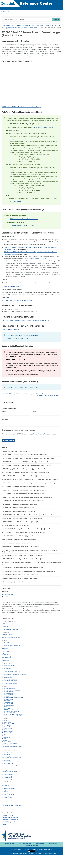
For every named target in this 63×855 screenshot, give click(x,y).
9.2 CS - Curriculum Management (9, 679)
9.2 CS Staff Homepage (7, 779)
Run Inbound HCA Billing (8, 821)
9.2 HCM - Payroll (6, 760)
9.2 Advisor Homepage (7, 777)
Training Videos (5, 660)
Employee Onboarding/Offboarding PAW (11, 637)
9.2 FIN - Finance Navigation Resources (11, 690)
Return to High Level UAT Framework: (18, 317)
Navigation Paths (6, 654)
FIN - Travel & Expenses (7, 702)
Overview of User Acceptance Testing (17, 338)
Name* (4, 411)
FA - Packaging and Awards (8, 732)
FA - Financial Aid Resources (8, 748)
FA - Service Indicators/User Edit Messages (11, 735)
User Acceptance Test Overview (15, 41)
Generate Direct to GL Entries (37, 259)
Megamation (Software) (7, 653)
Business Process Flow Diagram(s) (17, 61)
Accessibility (40, 844)
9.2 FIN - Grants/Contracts (8, 705)
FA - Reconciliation (6, 745)
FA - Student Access (6, 722)
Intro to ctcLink (5, 623)
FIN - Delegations (6, 700)
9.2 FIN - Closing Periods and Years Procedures (12, 714)
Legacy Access (5, 651)
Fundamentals (5, 626)
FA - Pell (4, 738)
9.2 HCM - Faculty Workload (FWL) (10, 756)
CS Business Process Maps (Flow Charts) (11, 671)
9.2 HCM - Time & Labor (7, 763)
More (3, 824)
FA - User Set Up (5, 720)
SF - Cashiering (5, 785)
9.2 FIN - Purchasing (6, 708)
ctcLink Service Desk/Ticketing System (10, 629)
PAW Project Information (7, 634)
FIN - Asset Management (7, 694)
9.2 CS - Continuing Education (9, 676)
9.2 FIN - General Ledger (7, 703)
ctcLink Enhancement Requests (9, 650)
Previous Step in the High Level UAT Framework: (23, 326)
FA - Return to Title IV (6, 741)
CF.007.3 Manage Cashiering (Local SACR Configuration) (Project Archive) (25, 394)
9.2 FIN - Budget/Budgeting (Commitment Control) (13, 697)
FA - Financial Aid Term (7, 728)
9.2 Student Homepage (7, 776)
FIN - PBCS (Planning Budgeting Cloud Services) (13, 709)
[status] (31, 160)
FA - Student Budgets (6, 729)
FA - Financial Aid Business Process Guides (11, 746)
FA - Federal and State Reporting (9, 743)
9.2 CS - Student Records (7, 682)
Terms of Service (49, 434)
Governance (5, 648)
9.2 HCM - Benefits (6, 754)
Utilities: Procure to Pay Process (10, 817)
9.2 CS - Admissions (6, 668)
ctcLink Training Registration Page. (42, 127)
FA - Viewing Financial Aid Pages (9, 723)
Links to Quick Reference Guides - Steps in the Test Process (28, 233)
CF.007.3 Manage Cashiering (10, 330)
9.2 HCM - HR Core (6, 759)
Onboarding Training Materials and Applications (12, 625)
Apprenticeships (5, 670)
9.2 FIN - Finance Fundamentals (9, 688)
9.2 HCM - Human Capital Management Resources (13, 765)
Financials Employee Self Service (9, 771)
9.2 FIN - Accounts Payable (8, 691)
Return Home (5, 11)
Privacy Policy (37, 434)
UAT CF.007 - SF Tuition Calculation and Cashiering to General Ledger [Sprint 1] (25, 320)
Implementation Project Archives (9, 804)
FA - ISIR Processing (6, 725)
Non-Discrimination (25, 844)
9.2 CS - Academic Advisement (9, 667)
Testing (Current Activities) (8, 659)
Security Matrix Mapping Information (17, 346)
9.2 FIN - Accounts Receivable (8, 693)
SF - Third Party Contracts (7, 796)
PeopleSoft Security (6, 656)
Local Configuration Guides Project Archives (12, 805)
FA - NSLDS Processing (7, 731)
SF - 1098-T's (5, 784)
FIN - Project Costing (6, 706)
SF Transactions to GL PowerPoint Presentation (24, 219)
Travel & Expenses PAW (7, 636)
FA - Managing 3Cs (6, 726)
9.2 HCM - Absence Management (9, 752)
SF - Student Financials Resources (9, 799)
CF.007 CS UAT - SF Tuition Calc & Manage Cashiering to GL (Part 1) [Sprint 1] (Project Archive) (31, 26)
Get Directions (53, 844)
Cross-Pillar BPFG (15, 202)
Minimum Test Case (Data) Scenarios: (18, 305)
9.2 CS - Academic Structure (8, 665)
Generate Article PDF (8, 594)
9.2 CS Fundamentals (7, 677)
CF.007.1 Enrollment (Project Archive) (50, 395)
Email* (35, 411)
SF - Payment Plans (6, 790)
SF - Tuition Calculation (7, 797)
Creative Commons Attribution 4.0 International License (40, 853)
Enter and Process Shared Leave (10, 819)
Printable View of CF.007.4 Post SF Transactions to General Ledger (21, 107)
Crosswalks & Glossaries (7, 628)
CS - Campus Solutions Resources (9, 683)
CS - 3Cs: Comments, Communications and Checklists (14, 674)
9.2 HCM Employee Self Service (9, 773)
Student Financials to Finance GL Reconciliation (18, 300)
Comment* (5, 419)
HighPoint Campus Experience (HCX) (10, 680)
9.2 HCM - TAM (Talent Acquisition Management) (13, 762)
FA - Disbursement (6, 737)
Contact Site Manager (31, 846)
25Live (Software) (6, 642)
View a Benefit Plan (7, 823)
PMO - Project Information (7, 657)
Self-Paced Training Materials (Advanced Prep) (22, 112)
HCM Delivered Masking (8, 816)
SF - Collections (5, 787)
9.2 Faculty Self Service (7, 770)
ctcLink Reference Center (8, 25)
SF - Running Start (6, 793)
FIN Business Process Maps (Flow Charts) (11, 715)
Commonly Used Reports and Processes (11, 645)
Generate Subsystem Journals (12, 286)
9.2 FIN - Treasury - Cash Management (10, 711)
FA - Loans (4, 740)
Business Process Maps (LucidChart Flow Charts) (13, 644)
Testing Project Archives (38, 25)
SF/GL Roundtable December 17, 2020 (22, 225)
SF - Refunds (5, 791)
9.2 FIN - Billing (5, 696)
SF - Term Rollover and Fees (8, 794)
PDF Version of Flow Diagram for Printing (20, 381)
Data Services (5, 647)
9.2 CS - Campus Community (8, 673)
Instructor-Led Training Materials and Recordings (23, 209)
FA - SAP (4, 734)
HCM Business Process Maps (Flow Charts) (11, 757)
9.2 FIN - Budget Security (7, 699)
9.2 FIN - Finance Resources (8, 712)
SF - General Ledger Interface (8, 788)
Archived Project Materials (23, 25)
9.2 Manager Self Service (7, 774)
